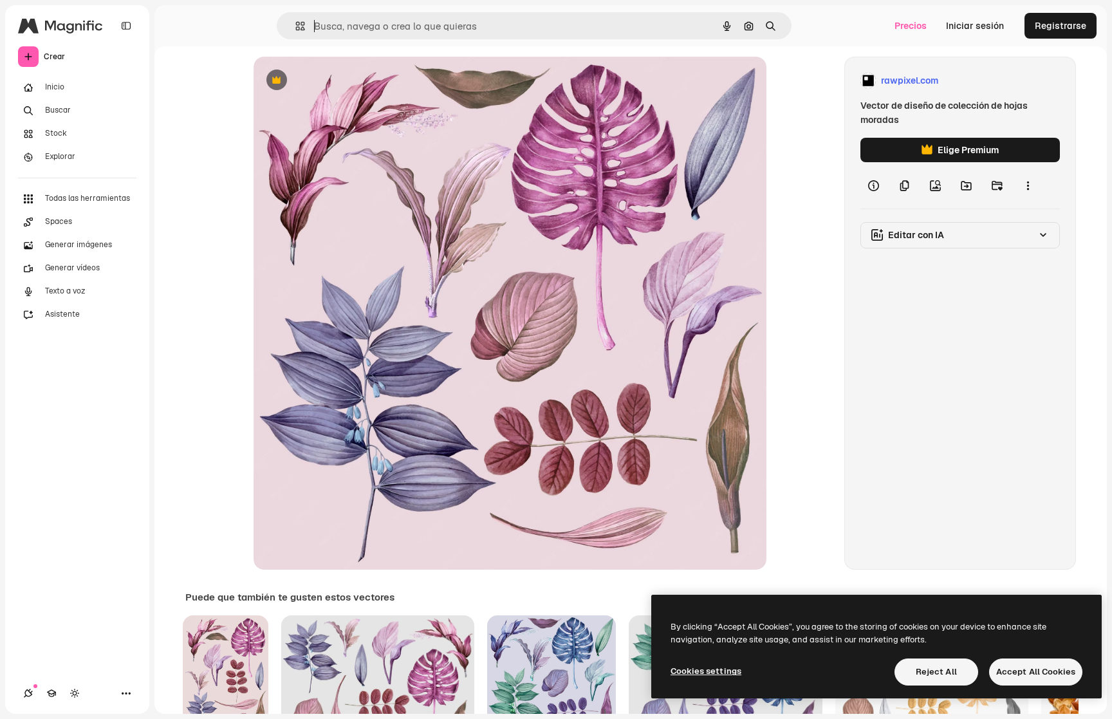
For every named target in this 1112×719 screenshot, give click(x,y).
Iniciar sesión (975, 26)
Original (336, 81)
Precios (910, 26)
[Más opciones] (1028, 185)
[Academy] (51, 693)
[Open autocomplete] (295, 26)
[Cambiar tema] (74, 693)
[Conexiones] (28, 693)
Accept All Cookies (1035, 671)
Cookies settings (706, 671)
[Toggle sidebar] (126, 25)
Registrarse (1060, 26)
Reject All (936, 671)
